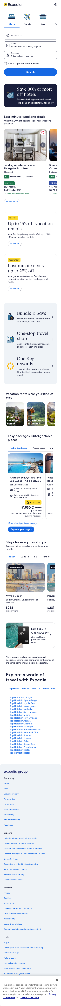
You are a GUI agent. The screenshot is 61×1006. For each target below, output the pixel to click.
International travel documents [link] (17, 968)
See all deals (12, 201)
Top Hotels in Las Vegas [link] (21, 726)
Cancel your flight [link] (11, 952)
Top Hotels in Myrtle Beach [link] (23, 703)
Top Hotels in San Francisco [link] (23, 712)
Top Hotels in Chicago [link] (21, 697)
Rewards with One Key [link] (14, 874)
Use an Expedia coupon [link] (14, 963)
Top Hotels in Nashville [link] (21, 709)
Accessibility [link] (9, 918)
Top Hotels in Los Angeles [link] (22, 706)
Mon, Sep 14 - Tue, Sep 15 (26, 46)
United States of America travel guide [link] (20, 838)
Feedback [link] (8, 825)
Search (30, 72)
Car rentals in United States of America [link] (21, 864)
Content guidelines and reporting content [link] (22, 929)
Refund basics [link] (10, 958)
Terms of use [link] (9, 903)
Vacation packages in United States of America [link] (24, 853)
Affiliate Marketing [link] (12, 819)
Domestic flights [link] (11, 859)
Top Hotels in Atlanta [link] (20, 720)
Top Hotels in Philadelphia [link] (23, 746)
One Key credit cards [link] (13, 879)
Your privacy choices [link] (13, 924)
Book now (14, 243)
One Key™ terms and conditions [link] (18, 908)
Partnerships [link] (9, 799)
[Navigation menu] (55, 4)
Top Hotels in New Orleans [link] (23, 717)
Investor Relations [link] (11, 809)
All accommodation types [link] (15, 869)
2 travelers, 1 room (22, 56)
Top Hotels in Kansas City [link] (22, 744)
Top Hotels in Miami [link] (20, 714)
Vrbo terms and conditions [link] (15, 913)
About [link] (6, 783)
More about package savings (22, 523)
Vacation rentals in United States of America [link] (23, 848)
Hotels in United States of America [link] (19, 843)
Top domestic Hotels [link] (20, 752)
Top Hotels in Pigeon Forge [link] (23, 700)
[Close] (57, 980)
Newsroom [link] (9, 804)
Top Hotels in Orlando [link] (21, 723)
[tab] (12, 18)
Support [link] (7, 942)
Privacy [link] (7, 893)
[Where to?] (30, 35)
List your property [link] (11, 794)
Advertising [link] (9, 814)
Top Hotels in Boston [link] (20, 735)
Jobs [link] (6, 788)
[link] (42, 132)
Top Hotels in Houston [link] (21, 738)
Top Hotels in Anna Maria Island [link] (25, 729)
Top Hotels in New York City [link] (24, 732)
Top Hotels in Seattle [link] (20, 749)
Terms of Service (29, 997)
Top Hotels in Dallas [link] (19, 741)
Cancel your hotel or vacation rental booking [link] (23, 947)
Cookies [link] (7, 898)
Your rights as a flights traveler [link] (17, 973)
